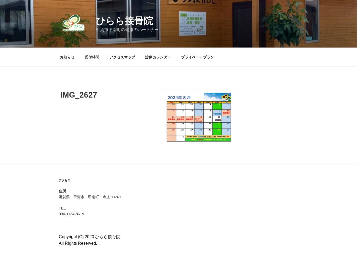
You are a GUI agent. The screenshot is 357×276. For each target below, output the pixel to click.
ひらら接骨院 (124, 20)
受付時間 (92, 57)
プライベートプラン (197, 57)
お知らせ (67, 57)
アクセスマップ (122, 57)
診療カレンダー (158, 57)
